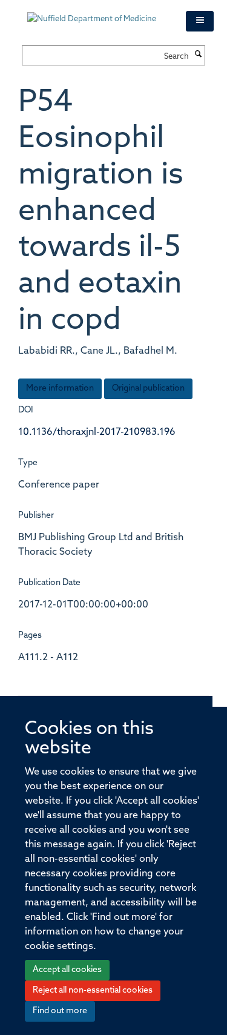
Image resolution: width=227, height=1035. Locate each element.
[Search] (198, 55)
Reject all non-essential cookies (93, 990)
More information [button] (60, 388)
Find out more (60, 1011)
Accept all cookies (67, 969)
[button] (200, 21)
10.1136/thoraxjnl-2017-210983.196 (97, 432)
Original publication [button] (148, 388)
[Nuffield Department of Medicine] (97, 13)
